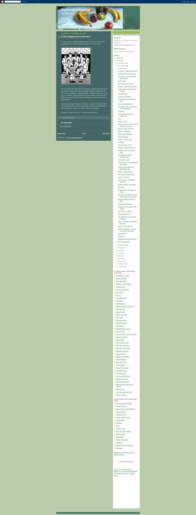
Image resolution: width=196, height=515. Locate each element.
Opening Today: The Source (127, 184)
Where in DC (120, 389)
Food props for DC (124, 160)
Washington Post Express (124, 445)
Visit (123, 469)
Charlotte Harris (121, 414)
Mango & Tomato (121, 337)
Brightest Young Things (123, 284)
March (120, 261)
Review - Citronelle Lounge (126, 147)
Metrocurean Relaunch (125, 134)
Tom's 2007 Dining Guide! (126, 174)
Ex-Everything (120, 434)
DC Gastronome (121, 298)
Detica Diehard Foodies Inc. (125, 306)
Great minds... (122, 233)
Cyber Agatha (120, 420)
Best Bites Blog (121, 281)
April (120, 258)
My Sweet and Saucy (123, 345)
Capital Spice (120, 287)
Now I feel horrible (124, 242)
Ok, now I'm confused (125, 211)
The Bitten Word (121, 371)
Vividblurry (119, 442)
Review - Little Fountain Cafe (127, 86)
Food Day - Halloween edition (127, 71)
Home (84, 133)
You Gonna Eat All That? (124, 392)
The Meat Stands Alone (125, 84)
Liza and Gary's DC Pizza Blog (126, 334)
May (120, 256)
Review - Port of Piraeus (126, 129)
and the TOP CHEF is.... (126, 226)
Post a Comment (65, 126)
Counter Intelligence (122, 290)
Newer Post (61, 133)
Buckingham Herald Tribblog (125, 409)
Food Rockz (120, 326)
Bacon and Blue (121, 278)
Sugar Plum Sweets (122, 368)
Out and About (122, 94)
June (120, 253)
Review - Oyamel (123, 177)
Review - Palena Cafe (125, 139)
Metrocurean (120, 340)
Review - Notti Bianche (125, 172)
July (119, 250)
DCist (118, 426)
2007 (118, 61)
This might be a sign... (125, 145)
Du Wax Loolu (120, 429)
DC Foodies (120, 292)
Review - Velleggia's (124, 131)
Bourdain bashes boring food (127, 239)
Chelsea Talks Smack (123, 417)
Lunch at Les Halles (124, 96)
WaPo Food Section (122, 382)
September (122, 245)
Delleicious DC (121, 303)
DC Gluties (119, 301)
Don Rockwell (120, 309)
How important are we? (125, 204)
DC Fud (118, 295)
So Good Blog (120, 365)
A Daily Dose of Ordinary (124, 403)
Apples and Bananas (75, 9)
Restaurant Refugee (122, 356)
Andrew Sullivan (121, 406)
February (121, 264)
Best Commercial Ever (125, 104)
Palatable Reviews (122, 351)
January (121, 266)
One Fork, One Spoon (123, 348)
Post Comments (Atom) (74, 137)
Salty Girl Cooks (121, 362)
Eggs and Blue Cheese (123, 431)
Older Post (106, 133)
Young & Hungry (121, 395)
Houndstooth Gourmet (123, 329)
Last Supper (122, 81)
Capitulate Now (121, 412)
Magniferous (120, 437)
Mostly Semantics (122, 440)
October (121, 68)
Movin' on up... (122, 121)
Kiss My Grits (120, 331)
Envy (119, 118)
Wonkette (119, 448)
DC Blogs (119, 423)
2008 (118, 58)
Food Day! (121, 111)
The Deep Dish (121, 373)
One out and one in (124, 214)
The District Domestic (123, 376)
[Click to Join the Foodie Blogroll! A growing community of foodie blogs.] (126, 475)
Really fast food (123, 137)
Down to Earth (120, 312)
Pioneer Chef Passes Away (127, 74)
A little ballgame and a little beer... (76, 37)
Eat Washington (121, 320)
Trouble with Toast (122, 379)
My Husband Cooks (122, 343)
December (121, 63)
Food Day (121, 187)
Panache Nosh (121, 354)
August (120, 248)
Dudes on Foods (121, 315)
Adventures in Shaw (122, 276)
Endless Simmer (121, 323)
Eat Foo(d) (119, 317)
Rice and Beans (121, 359)
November (121, 66)
